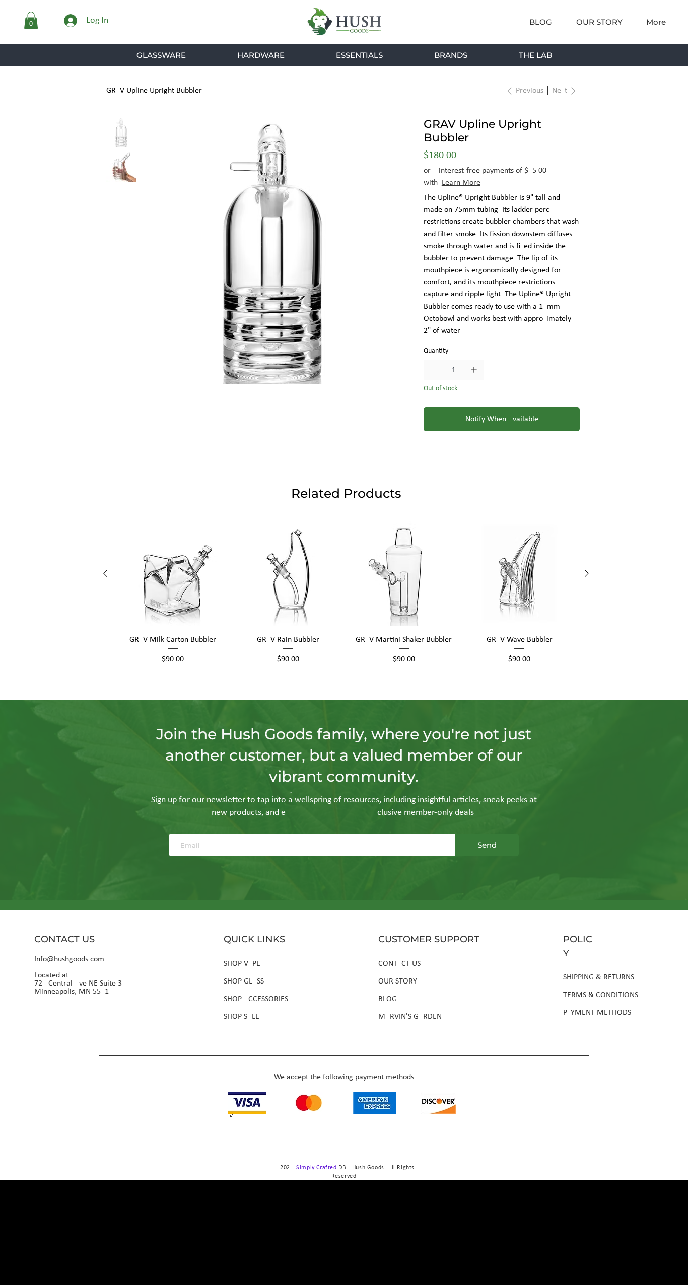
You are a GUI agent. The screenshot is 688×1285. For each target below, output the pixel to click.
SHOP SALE (241, 1017)
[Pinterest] (453, 461)
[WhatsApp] (429, 461)
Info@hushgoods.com (69, 959)
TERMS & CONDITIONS (600, 995)
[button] (31, 20)
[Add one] (474, 370)
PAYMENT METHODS (597, 1013)
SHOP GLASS (244, 981)
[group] (346, 598)
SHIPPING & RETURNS (598, 977)
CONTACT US (399, 964)
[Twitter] (465, 461)
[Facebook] (441, 461)
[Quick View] (173, 574)
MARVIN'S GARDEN (410, 1017)
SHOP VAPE (242, 964)
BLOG (387, 999)
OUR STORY (397, 981)
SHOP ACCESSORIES (256, 999)
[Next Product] (587, 573)
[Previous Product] (105, 573)
